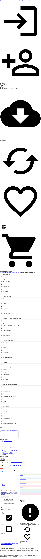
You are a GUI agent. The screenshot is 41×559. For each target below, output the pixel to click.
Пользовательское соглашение (27, 553)
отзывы (6, 460)
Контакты (10, 0)
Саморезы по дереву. (11, 499)
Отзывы (5, 136)
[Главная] (0, 272)
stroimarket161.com (4, 553)
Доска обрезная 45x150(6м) (7, 453)
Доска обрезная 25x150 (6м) (7, 447)
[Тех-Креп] (22, 495)
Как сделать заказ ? (15, 0)
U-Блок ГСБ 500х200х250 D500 (16, 462)
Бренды (27, 0)
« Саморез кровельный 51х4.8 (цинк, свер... (7, 543)
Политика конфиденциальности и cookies (15, 553)
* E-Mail (2, 513)
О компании (6, 0)
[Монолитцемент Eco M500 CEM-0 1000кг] (10, 449)
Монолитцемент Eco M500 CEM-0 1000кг (10, 450)
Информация (4, 135)
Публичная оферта (36, 553)
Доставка (24, 0)
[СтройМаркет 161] (3, 84)
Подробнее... (22, 556)
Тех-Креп (1, 471)
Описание (4, 483)
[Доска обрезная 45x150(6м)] (7, 452)
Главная (2, 0)
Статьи (30, 0)
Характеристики (5, 484)
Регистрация (2, 83)
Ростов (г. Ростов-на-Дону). (10, 500)
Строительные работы (36, 0)
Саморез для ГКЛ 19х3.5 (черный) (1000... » (9, 544)
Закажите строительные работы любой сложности (9, 430)
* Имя (2, 512)
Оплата (20, 0)
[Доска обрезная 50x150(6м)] (7, 441)
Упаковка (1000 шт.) (10, 503)
